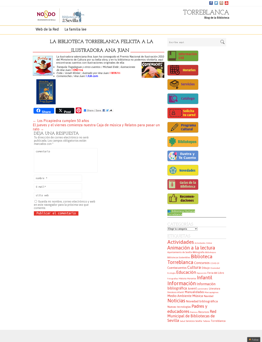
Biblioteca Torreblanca (189, 259)
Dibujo (206, 267)
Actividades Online (203, 243)
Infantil (204, 277)
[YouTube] (226, 2)
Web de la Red (47, 29)
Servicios (190, 321)
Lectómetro (202, 289)
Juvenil (192, 288)
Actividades (180, 242)
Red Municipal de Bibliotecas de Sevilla (191, 316)
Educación (186, 272)
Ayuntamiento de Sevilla (179, 252)
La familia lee (75, 29)
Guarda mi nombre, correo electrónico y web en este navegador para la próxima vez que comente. (64, 204)
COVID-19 (214, 263)
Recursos (203, 311)
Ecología (171, 273)
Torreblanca (218, 320)
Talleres (206, 321)
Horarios (191, 278)
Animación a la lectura (191, 248)
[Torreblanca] (57, 15)
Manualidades (194, 292)
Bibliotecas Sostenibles (178, 257)
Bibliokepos (210, 252)
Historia (182, 278)
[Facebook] (211, 2)
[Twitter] (216, 2)
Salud (182, 321)
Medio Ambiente (179, 296)
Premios (193, 312)
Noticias (176, 300)
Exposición (202, 273)
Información (181, 283)
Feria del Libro (215, 272)
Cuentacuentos (177, 267)
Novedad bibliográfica (202, 301)
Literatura (214, 288)
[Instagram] (221, 2)
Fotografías (172, 279)
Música (197, 296)
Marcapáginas (211, 292)
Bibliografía (198, 252)
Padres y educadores (187, 308)
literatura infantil (175, 292)
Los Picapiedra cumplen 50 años (61, 121)
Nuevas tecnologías (179, 306)
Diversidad (215, 268)
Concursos (202, 263)
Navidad (208, 296)
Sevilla (198, 321)
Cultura (194, 267)
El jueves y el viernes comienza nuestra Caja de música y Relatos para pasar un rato (96, 127)
